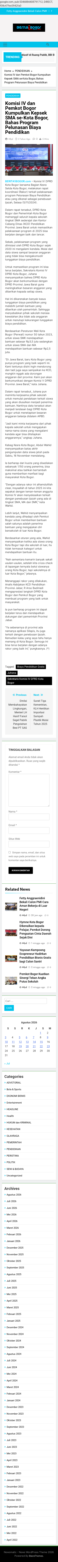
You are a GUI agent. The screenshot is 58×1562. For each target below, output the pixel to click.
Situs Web (14, 838)
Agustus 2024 (14, 1354)
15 (41, 1041)
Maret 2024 (13, 1387)
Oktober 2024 (14, 1340)
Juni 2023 (12, 1446)
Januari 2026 (13, 1241)
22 (41, 1046)
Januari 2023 (13, 1480)
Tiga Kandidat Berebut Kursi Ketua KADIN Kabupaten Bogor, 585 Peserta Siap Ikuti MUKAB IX (26, 11)
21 (34, 1046)
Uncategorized (14, 1175)
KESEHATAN (13, 1129)
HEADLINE (12, 1109)
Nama (13, 811)
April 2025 (12, 1300)
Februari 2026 (14, 1234)
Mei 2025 (11, 1294)
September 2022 (15, 1506)
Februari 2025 (14, 1314)
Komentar (15, 771)
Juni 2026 (12, 1208)
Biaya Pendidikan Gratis (30, 666)
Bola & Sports (14, 1089)
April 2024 (12, 1380)
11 (13, 1041)
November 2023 (15, 1413)
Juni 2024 (12, 1367)
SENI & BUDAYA (15, 1169)
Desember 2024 (15, 1327)
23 (48, 1046)
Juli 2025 (11, 1280)
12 (20, 1041)
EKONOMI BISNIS (16, 1096)
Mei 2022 (11, 1533)
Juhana (11, 672)
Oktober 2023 (14, 1420)
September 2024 (15, 1347)
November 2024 (15, 1334)
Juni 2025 (12, 1287)
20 (27, 1046)
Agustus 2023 (14, 1433)
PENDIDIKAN (12, 95)
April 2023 (12, 1460)
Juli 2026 (11, 1201)
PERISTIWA (13, 1155)
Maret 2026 (13, 1227)
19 (20, 1046)
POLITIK (11, 1162)
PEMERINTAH (14, 1142)
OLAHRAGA (13, 1135)
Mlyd (11, 139)
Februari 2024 (14, 1393)
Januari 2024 (13, 1400)
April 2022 (12, 1539)
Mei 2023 (11, 1453)
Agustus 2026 (14, 1194)
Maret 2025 (13, 1307)
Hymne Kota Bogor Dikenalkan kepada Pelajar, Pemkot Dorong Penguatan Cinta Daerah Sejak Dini (35, 930)
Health (10, 1116)
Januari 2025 (13, 1320)
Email (13, 825)
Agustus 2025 (14, 1274)
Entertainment (14, 1102)
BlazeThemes (36, 1555)
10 (6, 1041)
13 (27, 1041)
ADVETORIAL (14, 1082)
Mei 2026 (11, 1214)
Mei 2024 (11, 1373)
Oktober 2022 (14, 1500)
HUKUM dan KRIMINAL (19, 1122)
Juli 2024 (11, 1360)
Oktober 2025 (14, 1261)
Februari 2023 (14, 1473)
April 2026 (12, 1221)
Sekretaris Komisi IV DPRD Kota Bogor (25, 680)
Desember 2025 (15, 1247)
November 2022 (15, 1493)
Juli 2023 (11, 1440)
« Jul (7, 1063)
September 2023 (15, 1426)
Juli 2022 (11, 1519)
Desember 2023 (15, 1407)
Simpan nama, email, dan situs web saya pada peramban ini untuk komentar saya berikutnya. (27, 856)
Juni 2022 (12, 1526)
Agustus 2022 (14, 1513)
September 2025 (15, 1267)
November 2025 (15, 1254)
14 (34, 1041)
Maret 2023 (13, 1466)
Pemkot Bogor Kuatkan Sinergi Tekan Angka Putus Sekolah (34, 977)
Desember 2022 (15, 1486)
